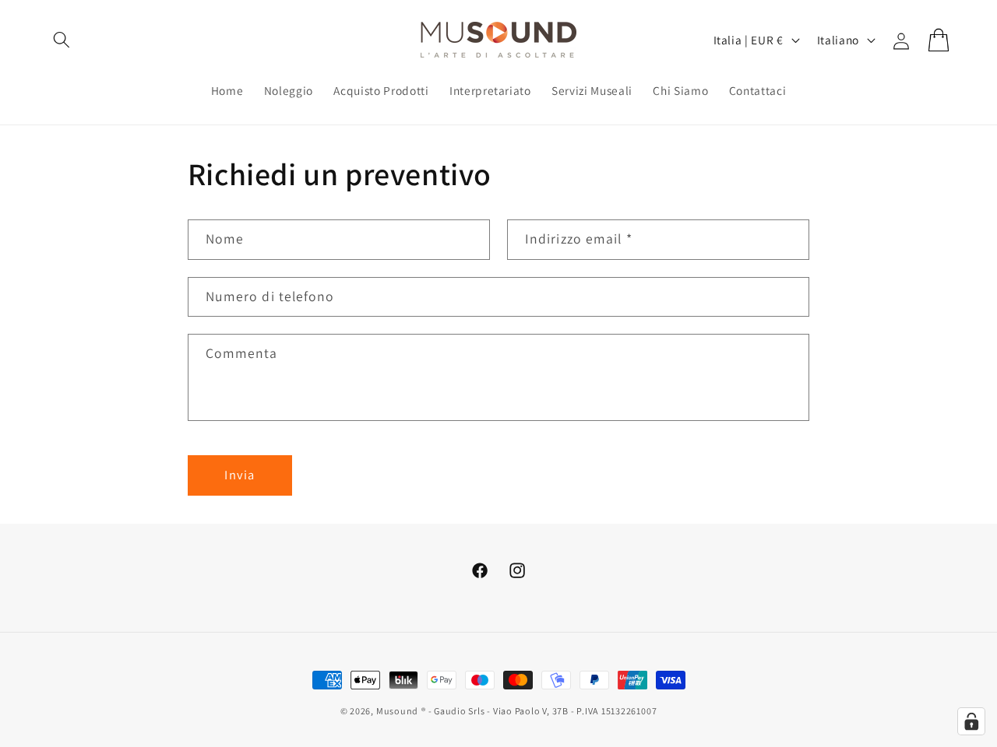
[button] (61, 39)
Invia (239, 474)
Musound (397, 711)
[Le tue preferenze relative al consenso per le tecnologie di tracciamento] (971, 721)
